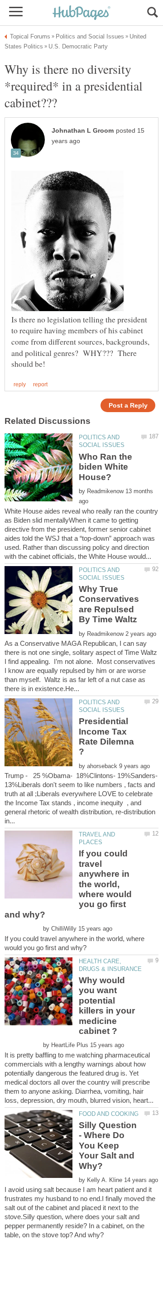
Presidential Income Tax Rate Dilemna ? (106, 736)
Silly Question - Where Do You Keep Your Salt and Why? (108, 1145)
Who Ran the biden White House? (105, 467)
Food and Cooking (109, 1113)
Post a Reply (128, 405)
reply (20, 384)
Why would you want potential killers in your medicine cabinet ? (107, 1005)
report (40, 384)
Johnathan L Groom (83, 130)
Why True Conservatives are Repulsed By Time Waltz (109, 604)
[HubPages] (81, 13)
